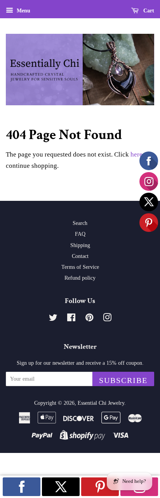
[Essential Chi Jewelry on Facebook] (71, 319)
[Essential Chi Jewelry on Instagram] (107, 319)
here (136, 154)
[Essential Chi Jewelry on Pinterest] (89, 319)
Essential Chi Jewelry (101, 403)
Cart (148, 11)
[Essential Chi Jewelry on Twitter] (53, 319)
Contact (80, 256)
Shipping (80, 245)
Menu (22, 11)
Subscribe (123, 380)
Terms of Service (80, 267)
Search (80, 223)
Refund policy (80, 278)
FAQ (80, 234)
